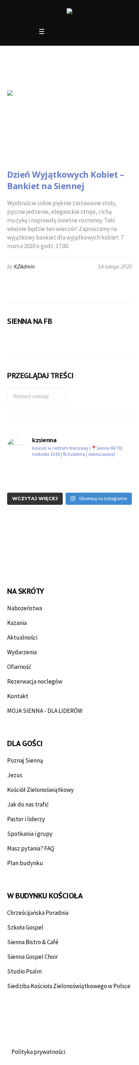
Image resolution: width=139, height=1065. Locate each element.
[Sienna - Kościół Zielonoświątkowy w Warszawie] (69, 12)
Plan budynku (25, 863)
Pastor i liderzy (26, 819)
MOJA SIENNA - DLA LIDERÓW (44, 711)
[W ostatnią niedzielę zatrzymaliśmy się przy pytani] (37, 482)
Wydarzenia (22, 652)
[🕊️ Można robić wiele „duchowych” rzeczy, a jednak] (37, 470)
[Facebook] (54, 31)
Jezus (14, 775)
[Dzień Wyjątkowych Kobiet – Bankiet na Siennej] (42, 126)
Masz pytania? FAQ (30, 848)
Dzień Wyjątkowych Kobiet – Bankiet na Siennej (65, 180)
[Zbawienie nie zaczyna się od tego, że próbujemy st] (101, 470)
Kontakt (17, 696)
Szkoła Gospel (25, 927)
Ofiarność (19, 667)
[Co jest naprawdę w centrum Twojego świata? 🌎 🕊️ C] (101, 482)
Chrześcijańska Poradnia (37, 913)
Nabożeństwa (24, 608)
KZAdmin (24, 266)
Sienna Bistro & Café (32, 942)
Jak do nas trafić (28, 804)
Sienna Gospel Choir (32, 957)
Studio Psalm (24, 971)
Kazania (17, 623)
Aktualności (22, 637)
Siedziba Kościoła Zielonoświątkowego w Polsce (68, 986)
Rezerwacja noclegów (34, 681)
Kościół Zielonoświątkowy (40, 790)
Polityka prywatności (38, 1052)
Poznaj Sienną (25, 760)
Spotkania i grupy (29, 834)
